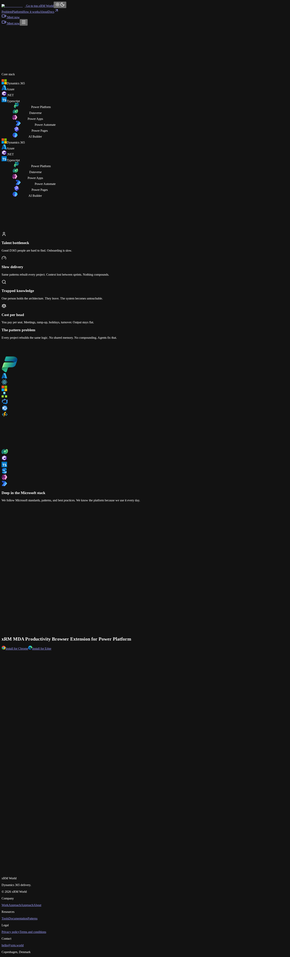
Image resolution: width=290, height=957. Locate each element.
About (44, 11)
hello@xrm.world (13, 945)
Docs (51, 11)
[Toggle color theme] (60, 5)
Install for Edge (41, 648)
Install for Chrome (17, 648)
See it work (13, 60)
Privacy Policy (59, 871)
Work (5, 905)
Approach (14, 905)
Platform (17, 11)
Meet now (13, 17)
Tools (5, 918)
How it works (31, 11)
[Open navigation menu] (24, 22)
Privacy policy (11, 932)
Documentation (18, 918)
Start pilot (123, 864)
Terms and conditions (33, 932)
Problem (7, 11)
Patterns (32, 918)
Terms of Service (85, 871)
